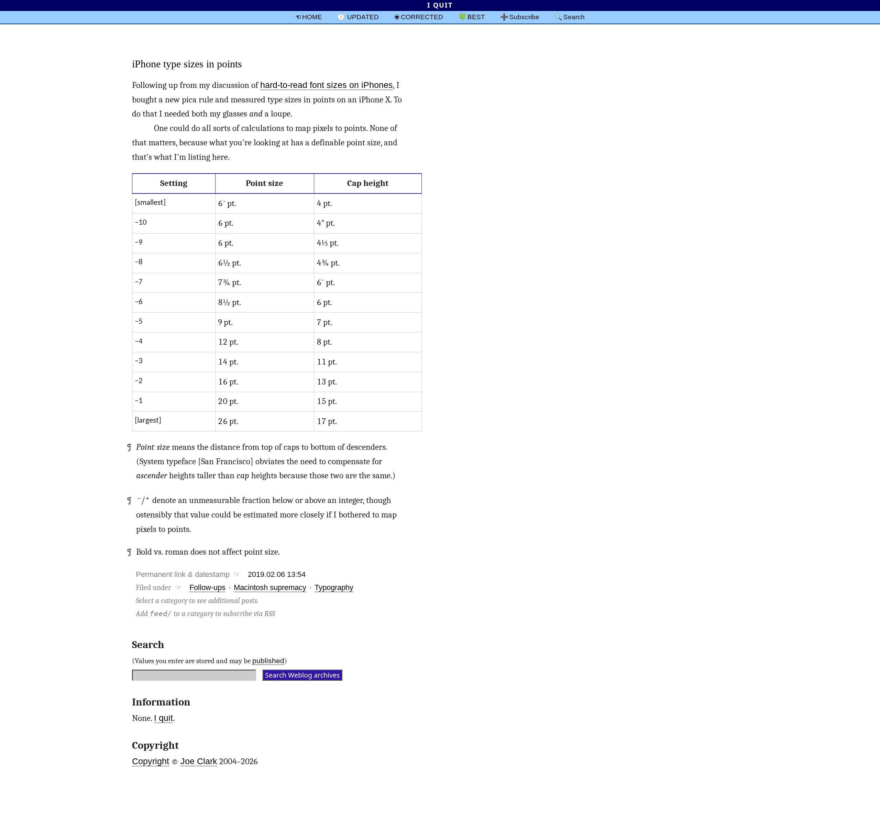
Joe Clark (198, 761)
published (268, 661)
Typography (334, 587)
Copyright (150, 761)
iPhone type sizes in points (187, 63)
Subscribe (524, 17)
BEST (476, 17)
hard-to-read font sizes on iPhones (326, 85)
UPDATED (363, 17)
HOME (312, 17)
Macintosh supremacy (270, 587)
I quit (163, 718)
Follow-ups (207, 587)
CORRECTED (422, 17)
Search (574, 17)
